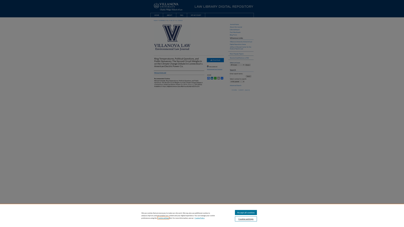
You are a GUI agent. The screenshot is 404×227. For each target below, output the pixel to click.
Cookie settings (163, 218)
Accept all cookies (246, 212)
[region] (202, 215)
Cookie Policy (200, 218)
